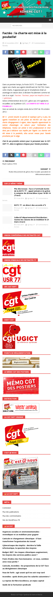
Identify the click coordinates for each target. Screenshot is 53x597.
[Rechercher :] (26, 25)
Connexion (6, 508)
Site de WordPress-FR (11, 520)
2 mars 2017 (20, 225)
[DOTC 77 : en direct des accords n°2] (7, 207)
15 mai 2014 (20, 198)
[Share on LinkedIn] (17, 52)
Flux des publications (10, 512)
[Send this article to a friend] (29, 52)
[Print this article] (35, 52)
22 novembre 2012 (11, 43)
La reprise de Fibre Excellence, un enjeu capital (23, 581)
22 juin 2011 (20, 208)
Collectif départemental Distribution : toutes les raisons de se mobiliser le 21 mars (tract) (31, 219)
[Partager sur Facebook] (5, 52)
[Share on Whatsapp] (41, 52)
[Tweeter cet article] (11, 52)
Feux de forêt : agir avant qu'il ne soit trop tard (23, 572)
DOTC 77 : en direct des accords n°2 (30, 205)
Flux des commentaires (11, 516)
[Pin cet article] (23, 52)
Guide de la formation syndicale (16, 585)
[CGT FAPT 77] (26, 16)
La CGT (10, 526)
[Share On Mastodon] (47, 52)
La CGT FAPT (12, 494)
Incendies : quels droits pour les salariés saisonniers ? (26, 576)
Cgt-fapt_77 (26, 43)
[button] (49, 20)
